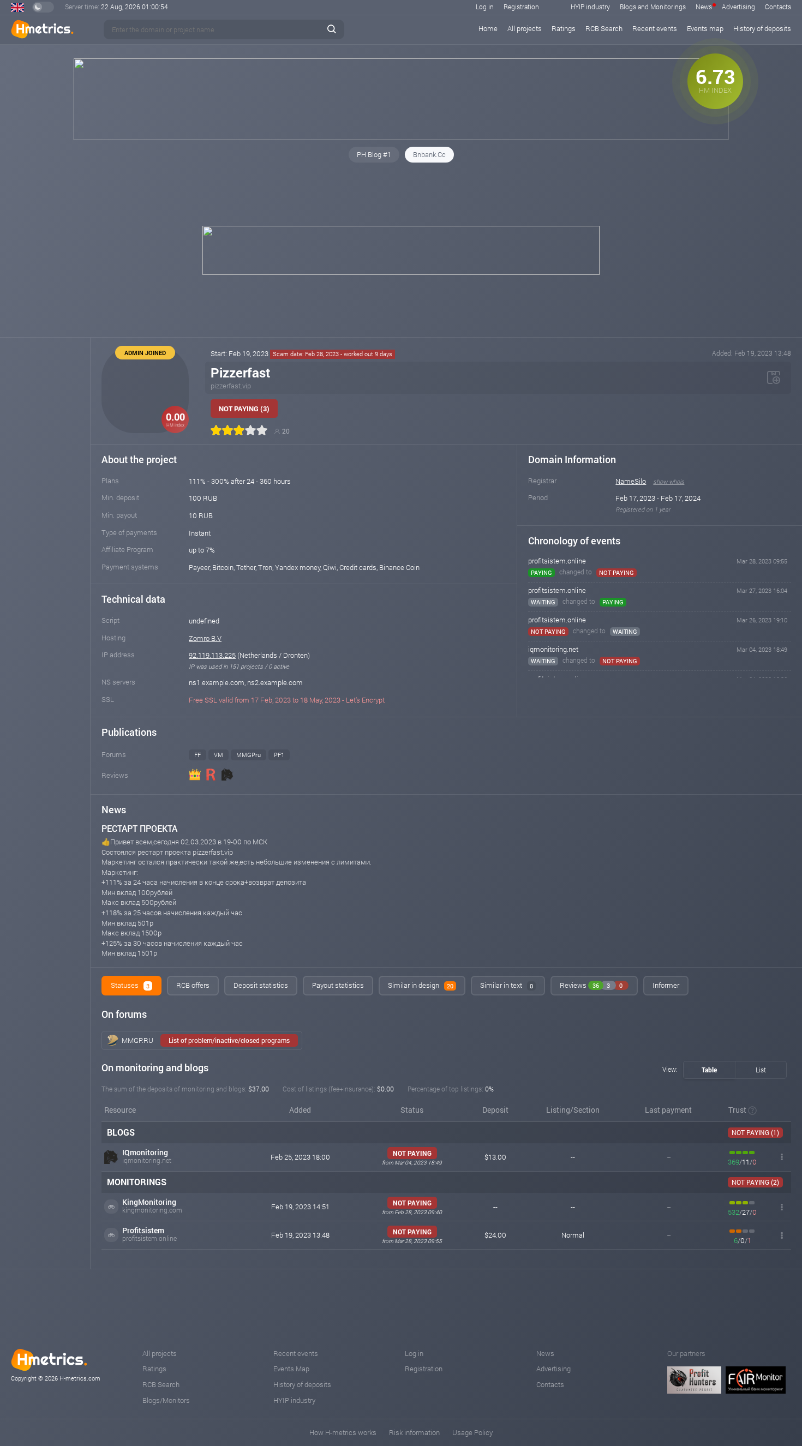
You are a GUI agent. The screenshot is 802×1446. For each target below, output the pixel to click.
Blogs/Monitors (166, 1400)
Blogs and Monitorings (653, 6)
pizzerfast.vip (231, 386)
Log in (485, 6)
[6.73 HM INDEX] (401, 137)
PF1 (279, 755)
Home (488, 28)
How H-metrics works (342, 1432)
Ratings (564, 28)
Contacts (778, 6)
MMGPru (248, 755)
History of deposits (762, 28)
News (704, 6)
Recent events (654, 28)
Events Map (291, 1368)
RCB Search (604, 28)
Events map (705, 28)
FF (197, 755)
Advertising (738, 6)
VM (218, 755)
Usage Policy (472, 1432)
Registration (521, 6)
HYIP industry (590, 6)
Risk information (414, 1432)
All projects (524, 28)
